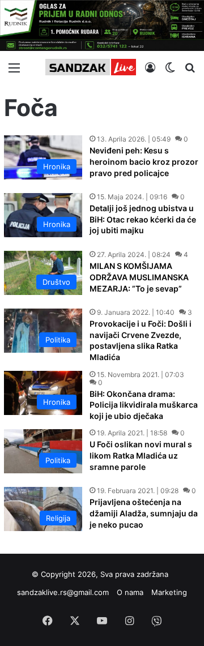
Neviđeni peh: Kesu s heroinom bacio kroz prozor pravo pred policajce (144, 161)
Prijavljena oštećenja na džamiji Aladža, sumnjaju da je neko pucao (144, 513)
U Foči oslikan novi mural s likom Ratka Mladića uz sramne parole (141, 455)
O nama (130, 592)
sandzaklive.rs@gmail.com (63, 592)
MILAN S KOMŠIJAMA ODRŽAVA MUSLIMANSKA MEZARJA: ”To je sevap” (139, 277)
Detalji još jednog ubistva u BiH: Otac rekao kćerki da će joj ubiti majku (143, 219)
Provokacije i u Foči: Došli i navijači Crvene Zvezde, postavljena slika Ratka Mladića (141, 340)
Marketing (169, 592)
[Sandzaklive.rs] (90, 67)
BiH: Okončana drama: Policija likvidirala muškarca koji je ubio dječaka (144, 405)
